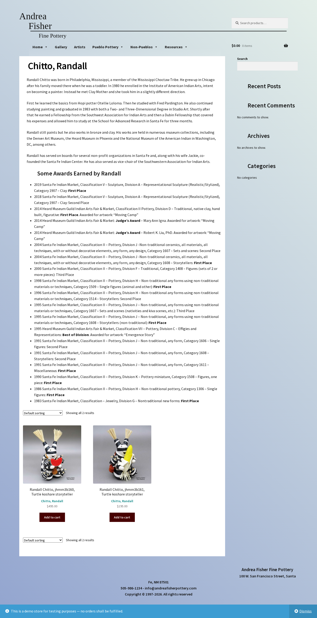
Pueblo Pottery (105, 47)
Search (242, 59)
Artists (79, 47)
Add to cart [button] (52, 517)
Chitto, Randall (52, 501)
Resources (174, 47)
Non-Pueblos (141, 47)
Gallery (61, 47)
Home (37, 47)
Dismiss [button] (305, 611)
